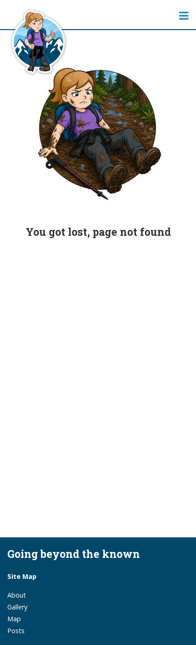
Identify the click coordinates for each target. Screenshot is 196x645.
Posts (16, 630)
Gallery (17, 607)
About (16, 595)
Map (14, 618)
